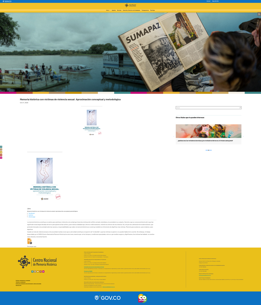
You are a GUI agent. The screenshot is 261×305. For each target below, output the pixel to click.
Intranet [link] (208, 1)
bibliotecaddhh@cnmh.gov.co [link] (109, 286)
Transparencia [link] (145, 10)
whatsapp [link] (32, 217)
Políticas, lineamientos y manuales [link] (23, 280)
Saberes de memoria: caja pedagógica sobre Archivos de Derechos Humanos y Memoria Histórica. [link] (208, 140)
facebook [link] (32, 213)
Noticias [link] (119, 10)
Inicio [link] (107, 10)
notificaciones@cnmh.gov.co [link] (205, 275)
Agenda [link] (114, 10)
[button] (243, 136)
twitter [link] (31, 215)
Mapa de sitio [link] (18, 285)
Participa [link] (152, 10)
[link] (259, 14)
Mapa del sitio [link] (215, 1)
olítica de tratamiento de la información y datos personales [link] (28, 283)
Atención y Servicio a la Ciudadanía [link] (131, 10)
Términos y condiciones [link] (20, 282)
